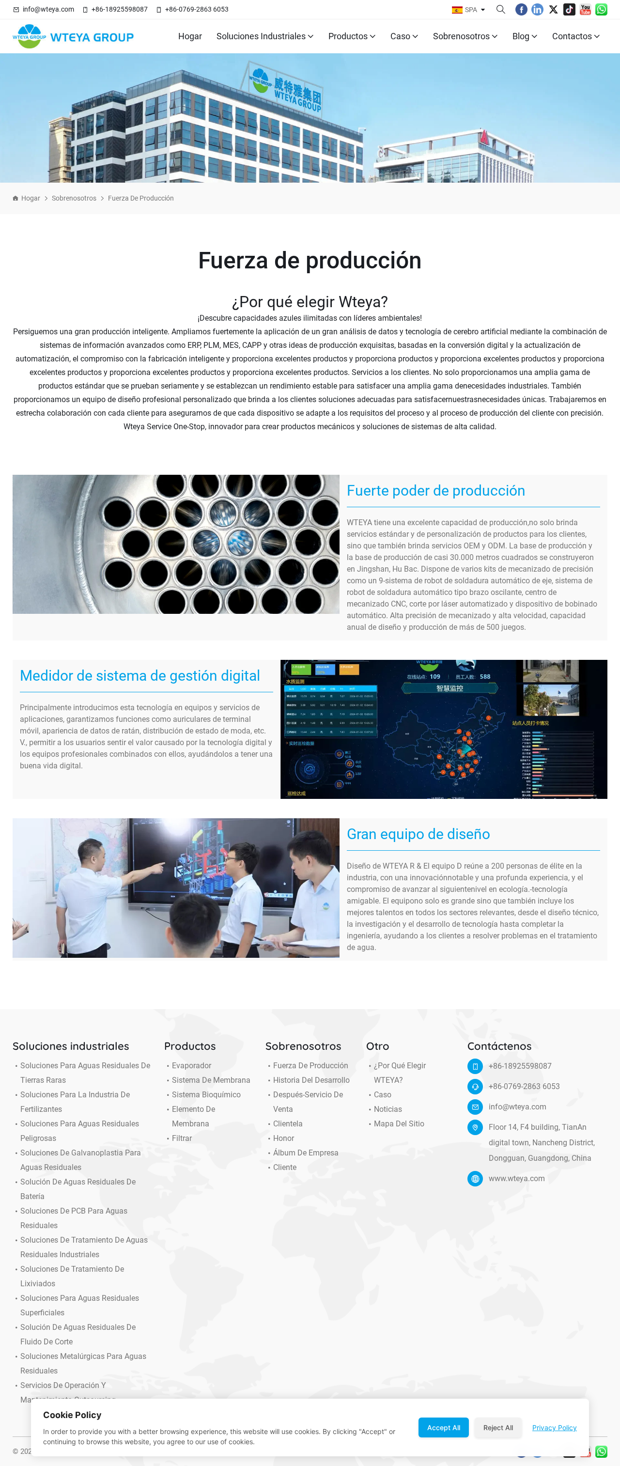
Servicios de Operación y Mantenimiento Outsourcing (68, 1392)
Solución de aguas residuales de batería (78, 1189)
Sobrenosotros (461, 36)
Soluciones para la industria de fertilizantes (75, 1102)
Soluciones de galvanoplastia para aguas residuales (80, 1160)
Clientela (288, 1123)
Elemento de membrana (193, 1116)
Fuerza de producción (141, 198)
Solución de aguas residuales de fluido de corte (78, 1334)
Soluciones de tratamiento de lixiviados (72, 1276)
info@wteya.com (48, 9)
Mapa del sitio (399, 1123)
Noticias (388, 1109)
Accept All (443, 1427)
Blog (520, 36)
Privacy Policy (554, 1427)
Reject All (498, 1427)
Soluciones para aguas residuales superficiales (79, 1305)
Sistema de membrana (211, 1080)
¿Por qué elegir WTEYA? (400, 1073)
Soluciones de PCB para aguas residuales (73, 1218)
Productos (348, 36)
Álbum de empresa (306, 1152)
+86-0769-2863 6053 (197, 9)
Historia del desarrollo (311, 1080)
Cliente (284, 1167)
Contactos (572, 36)
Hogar (190, 36)
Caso (400, 36)
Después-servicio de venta (308, 1102)
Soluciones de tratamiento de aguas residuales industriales (84, 1247)
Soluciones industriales (261, 36)
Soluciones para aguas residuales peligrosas (79, 1131)
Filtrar (182, 1138)
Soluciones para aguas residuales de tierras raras (85, 1073)
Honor (283, 1138)
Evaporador (191, 1065)
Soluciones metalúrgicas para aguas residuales (83, 1363)
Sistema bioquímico (206, 1094)
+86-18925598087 (120, 9)
